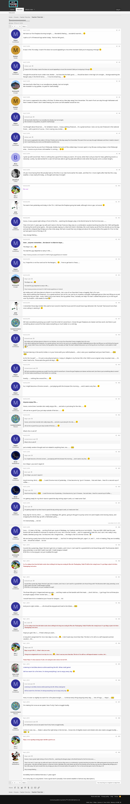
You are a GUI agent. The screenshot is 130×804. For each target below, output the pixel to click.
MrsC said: (27, 472)
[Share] (117, 30)
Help (111, 796)
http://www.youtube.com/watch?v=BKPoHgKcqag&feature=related (45, 255)
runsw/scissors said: (30, 368)
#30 (119, 561)
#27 (119, 503)
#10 (119, 186)
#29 (119, 545)
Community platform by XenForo (65, 800)
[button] (34, 9)
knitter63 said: (28, 117)
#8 (119, 153)
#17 (119, 319)
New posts (12, 13)
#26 (119, 486)
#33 (119, 619)
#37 (119, 702)
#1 (119, 30)
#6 (119, 113)
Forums (19, 9)
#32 (119, 603)
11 (19, 26)
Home (12, 9)
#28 (119, 527)
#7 (119, 133)
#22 (119, 415)
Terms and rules (95, 796)
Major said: (27, 279)
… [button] (17, 26)
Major (12, 23)
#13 (119, 239)
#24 (119, 452)
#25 (119, 468)
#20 (119, 383)
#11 (119, 202)
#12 (119, 218)
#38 (119, 718)
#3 (119, 62)
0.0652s (108, 802)
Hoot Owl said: (28, 684)
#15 (119, 275)
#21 (119, 399)
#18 (119, 335)
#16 (119, 303)
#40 (119, 752)
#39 (119, 736)
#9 (119, 170)
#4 (119, 81)
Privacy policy (105, 796)
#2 (119, 46)
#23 (119, 435)
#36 (119, 680)
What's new (29, 9)
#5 (119, 97)
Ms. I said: (27, 623)
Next (24, 26)
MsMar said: (27, 66)
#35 (119, 664)
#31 (119, 577)
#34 (119, 643)
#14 (119, 259)
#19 (119, 364)
